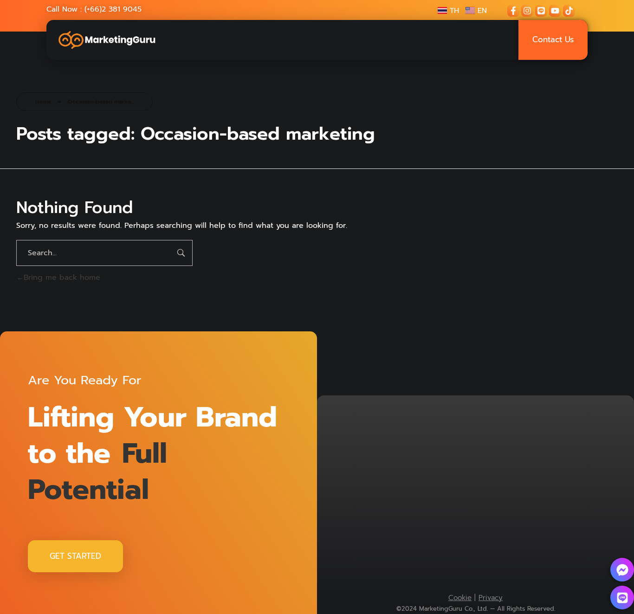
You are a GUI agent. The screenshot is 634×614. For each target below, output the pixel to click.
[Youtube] (555, 11)
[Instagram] (527, 11)
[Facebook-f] (513, 11)
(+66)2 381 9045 (113, 9)
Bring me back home (62, 277)
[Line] (541, 11)
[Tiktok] (569, 11)
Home (43, 101)
